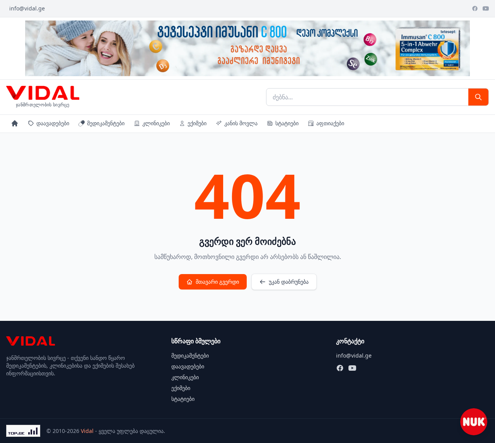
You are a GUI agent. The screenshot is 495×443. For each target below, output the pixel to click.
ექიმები (197, 123)
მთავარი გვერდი (217, 281)
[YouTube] (486, 8)
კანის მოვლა (241, 123)
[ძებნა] (478, 97)
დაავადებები (52, 123)
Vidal (87, 430)
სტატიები (287, 123)
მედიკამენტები (106, 123)
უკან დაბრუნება (289, 281)
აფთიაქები (330, 123)
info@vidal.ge (27, 8)
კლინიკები (156, 123)
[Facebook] (475, 8)
